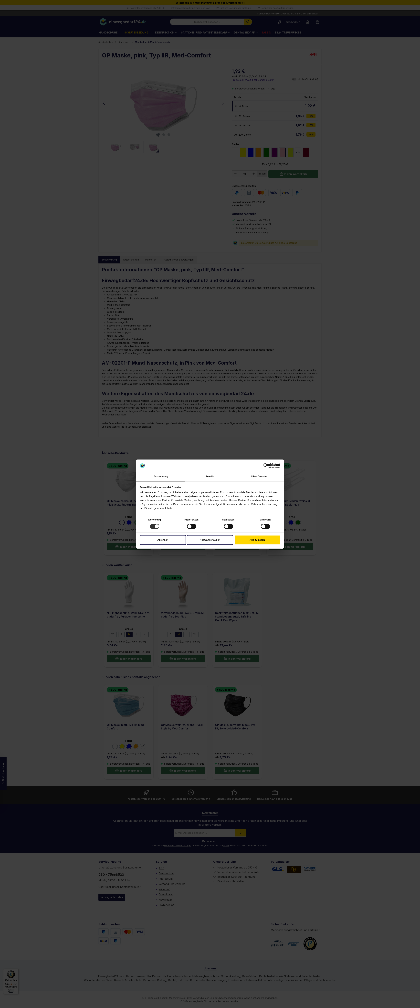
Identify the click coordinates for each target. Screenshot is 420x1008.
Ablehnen (162, 540)
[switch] (191, 526)
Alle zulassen (257, 540)
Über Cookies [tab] (259, 476)
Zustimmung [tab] (161, 476)
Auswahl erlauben (210, 540)
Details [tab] (210, 476)
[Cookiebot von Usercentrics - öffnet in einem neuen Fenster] (266, 465)
